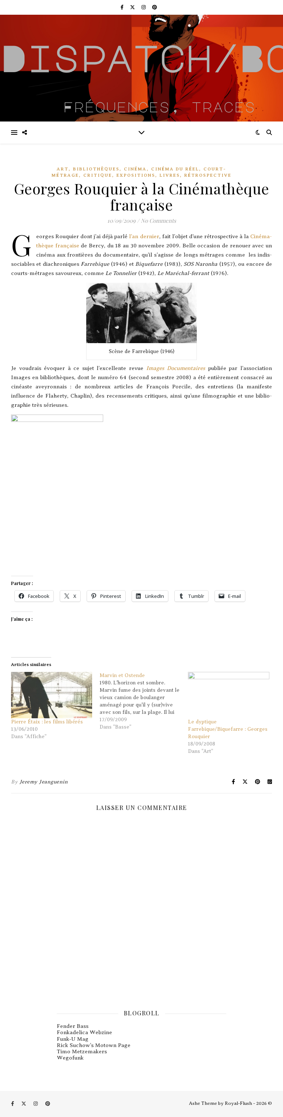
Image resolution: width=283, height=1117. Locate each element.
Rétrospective (207, 175)
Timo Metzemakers (82, 1051)
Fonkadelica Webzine (84, 1032)
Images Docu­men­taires (176, 368)
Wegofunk (70, 1058)
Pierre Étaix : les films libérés (47, 722)
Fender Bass (72, 1026)
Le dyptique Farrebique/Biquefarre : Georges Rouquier (228, 729)
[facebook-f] (122, 7)
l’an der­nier (144, 236)
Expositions (135, 175)
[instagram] (144, 7)
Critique (97, 175)
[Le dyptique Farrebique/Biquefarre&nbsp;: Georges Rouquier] (228, 695)
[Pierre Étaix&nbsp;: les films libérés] (51, 695)
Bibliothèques (96, 169)
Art (63, 169)
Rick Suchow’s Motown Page (93, 1045)
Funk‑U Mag (72, 1039)
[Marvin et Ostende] (143, 701)
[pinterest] (154, 7)
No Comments (158, 220)
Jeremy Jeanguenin (44, 782)
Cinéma (135, 169)
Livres (170, 175)
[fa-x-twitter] (133, 7)
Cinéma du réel (175, 169)
